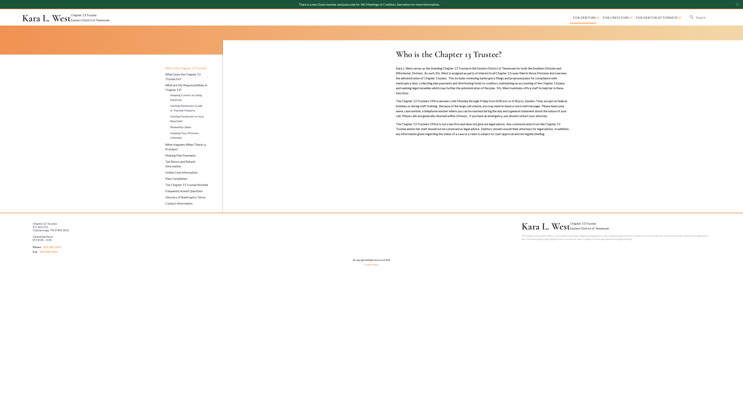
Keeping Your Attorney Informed (184, 135)
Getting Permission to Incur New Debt (187, 119)
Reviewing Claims (180, 127)
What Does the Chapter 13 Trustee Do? (182, 76)
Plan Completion (176, 178)
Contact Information (179, 203)
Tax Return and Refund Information (180, 164)
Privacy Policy (372, 264)
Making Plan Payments (180, 155)
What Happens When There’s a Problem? (185, 147)
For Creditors (616, 17)
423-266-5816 (49, 251)
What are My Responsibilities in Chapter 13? (186, 87)
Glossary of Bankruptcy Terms (185, 197)
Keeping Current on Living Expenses (186, 97)
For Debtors (584, 17)
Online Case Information (181, 172)
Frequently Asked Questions (184, 191)
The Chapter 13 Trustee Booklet (186, 185)
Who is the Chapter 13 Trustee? (186, 68)
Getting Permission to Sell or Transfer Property (186, 108)
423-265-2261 (52, 247)
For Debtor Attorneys (657, 17)
